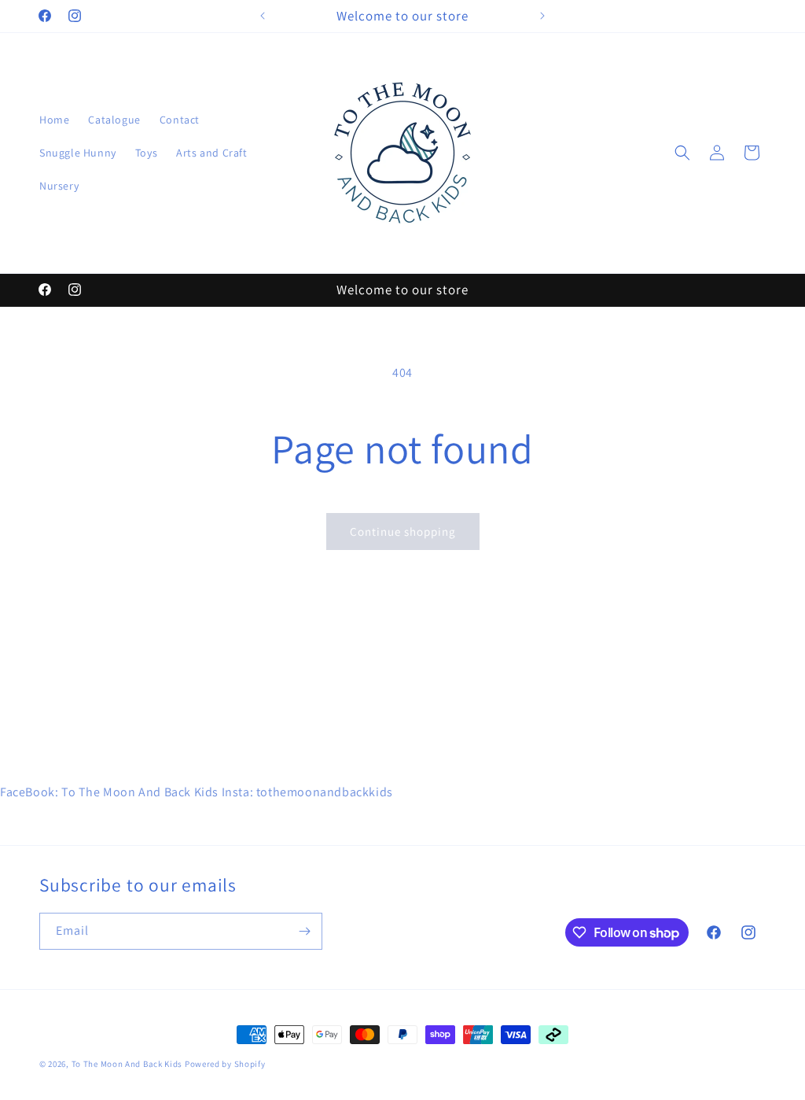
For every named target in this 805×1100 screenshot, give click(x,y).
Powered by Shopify (225, 1063)
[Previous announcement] (262, 16)
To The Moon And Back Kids (127, 1063)
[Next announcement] (542, 16)
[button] (682, 152)
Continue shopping (403, 531)
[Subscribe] (304, 931)
